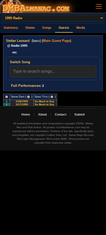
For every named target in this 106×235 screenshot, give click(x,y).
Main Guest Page (56, 41)
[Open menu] (99, 6)
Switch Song (20, 62)
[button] (6, 97)
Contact (60, 114)
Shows (30, 28)
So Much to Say (45, 101)
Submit (79, 114)
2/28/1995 (22, 101)
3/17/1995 (22, 104)
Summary (11, 28)
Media (80, 28)
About (42, 114)
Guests (64, 28)
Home (25, 114)
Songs (46, 28)
